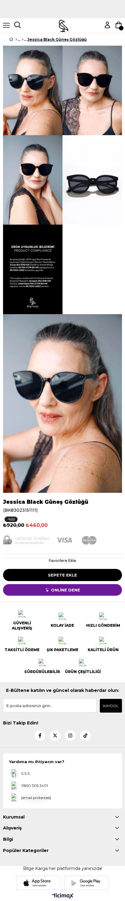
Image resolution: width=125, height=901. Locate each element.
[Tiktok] (85, 735)
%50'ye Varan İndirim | (63, 11)
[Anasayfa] (16, 39)
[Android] (86, 883)
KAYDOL (111, 705)
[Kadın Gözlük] (22, 39)
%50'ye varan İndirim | (62, 2)
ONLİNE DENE (65, 589)
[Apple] (38, 883)
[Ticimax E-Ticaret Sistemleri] (62, 896)
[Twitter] (55, 735)
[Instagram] (70, 735)
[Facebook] (40, 735)
